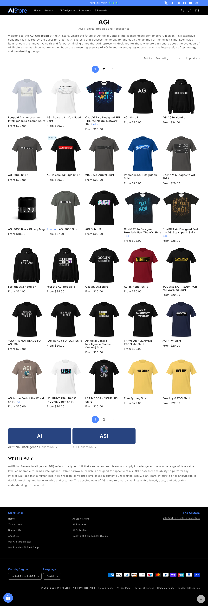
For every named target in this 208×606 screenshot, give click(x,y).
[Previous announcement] (66, 3)
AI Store (66, 587)
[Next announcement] (141, 3)
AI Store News (80, 518)
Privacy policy (124, 588)
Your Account (15, 524)
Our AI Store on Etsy (20, 541)
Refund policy (105, 588)
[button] (50, 10)
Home (11, 518)
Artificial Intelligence (31, 447)
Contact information (189, 588)
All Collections (80, 530)
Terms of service (144, 588)
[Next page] (112, 69)
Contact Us (14, 530)
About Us (13, 536)
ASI (82, 447)
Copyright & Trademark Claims (90, 536)
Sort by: (148, 58)
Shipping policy (165, 588)
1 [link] (95, 69)
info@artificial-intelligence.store (181, 518)
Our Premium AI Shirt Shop (23, 547)
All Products (79, 524)
